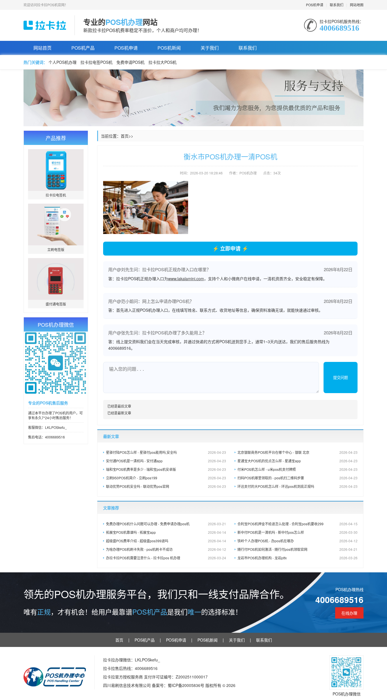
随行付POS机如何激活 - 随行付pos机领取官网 (297, 549)
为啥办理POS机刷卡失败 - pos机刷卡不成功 (166, 549)
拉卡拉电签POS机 (96, 62)
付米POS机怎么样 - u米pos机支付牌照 (297, 469)
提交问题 (340, 378)
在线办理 (349, 613)
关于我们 (210, 48)
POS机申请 (314, 4)
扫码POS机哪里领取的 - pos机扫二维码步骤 (297, 477)
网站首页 (42, 48)
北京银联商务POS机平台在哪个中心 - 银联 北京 (297, 452)
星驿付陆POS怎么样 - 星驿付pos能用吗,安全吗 (166, 452)
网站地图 (356, 4)
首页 (125, 136)
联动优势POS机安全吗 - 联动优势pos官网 (166, 486)
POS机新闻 (169, 48)
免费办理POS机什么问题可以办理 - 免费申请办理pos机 (166, 523)
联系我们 (336, 4)
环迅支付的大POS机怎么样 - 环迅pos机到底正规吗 (297, 486)
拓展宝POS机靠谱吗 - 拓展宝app (166, 532)
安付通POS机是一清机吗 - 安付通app (166, 460)
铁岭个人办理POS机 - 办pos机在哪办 (297, 540)
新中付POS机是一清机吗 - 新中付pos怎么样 (297, 532)
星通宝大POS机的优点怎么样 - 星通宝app (297, 460)
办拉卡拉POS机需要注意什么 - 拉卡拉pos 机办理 (166, 557)
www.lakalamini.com (186, 278)
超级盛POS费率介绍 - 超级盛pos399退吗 (166, 540)
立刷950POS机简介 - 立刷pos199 (166, 477)
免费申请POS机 (130, 62)
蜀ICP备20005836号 (186, 685)
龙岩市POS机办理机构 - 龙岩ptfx (297, 557)
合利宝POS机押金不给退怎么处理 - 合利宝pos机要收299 (297, 523)
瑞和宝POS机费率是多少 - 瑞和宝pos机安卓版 (166, 469)
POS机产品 (83, 48)
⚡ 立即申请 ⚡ (230, 248)
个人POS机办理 (62, 62)
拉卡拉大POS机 (162, 62)
